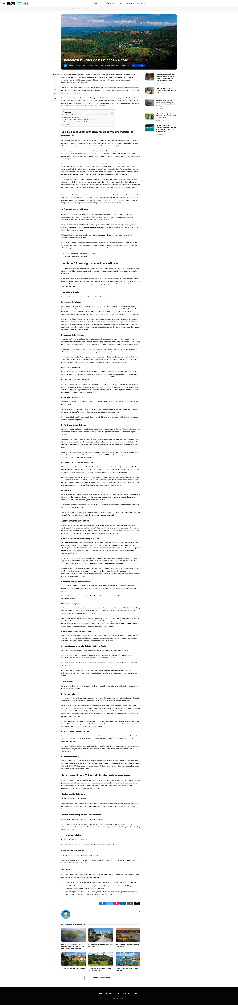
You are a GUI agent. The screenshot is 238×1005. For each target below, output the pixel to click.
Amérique (108, 3)
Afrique (130, 3)
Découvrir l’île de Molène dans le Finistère (100, 945)
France (141, 65)
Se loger (67, 124)
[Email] (55, 98)
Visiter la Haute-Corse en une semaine (127, 969)
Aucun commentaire (112, 65)
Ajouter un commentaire (101, 978)
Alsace (134, 65)
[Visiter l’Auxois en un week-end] (73, 959)
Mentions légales (125, 993)
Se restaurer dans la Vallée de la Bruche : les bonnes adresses (85, 122)
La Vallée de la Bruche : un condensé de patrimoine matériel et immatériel (88, 115)
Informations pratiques (71, 117)
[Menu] (4, 3)
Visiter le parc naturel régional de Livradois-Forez (99, 969)
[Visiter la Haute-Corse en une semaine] (128, 959)
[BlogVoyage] (18, 3)
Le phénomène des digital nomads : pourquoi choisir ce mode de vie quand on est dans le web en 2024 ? (166, 77)
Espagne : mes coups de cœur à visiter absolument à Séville (166, 90)
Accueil (63, 8)
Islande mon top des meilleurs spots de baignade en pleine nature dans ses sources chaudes (166, 128)
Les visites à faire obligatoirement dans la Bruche (80, 119)
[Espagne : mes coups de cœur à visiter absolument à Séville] (149, 90)
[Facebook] (55, 79)
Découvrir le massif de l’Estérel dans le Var (127, 945)
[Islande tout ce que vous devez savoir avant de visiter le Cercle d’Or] (149, 116)
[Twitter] (55, 84)
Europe (96, 3)
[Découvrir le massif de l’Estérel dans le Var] (128, 935)
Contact (137, 993)
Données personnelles (106, 993)
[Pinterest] (55, 94)
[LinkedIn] (55, 89)
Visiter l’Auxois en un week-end (73, 968)
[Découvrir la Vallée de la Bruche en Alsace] (119, 42)
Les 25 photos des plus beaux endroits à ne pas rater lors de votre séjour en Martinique (72, 946)
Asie (120, 3)
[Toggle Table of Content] (111, 112)
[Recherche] (234, 3)
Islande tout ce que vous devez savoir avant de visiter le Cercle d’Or (166, 116)
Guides (140, 3)
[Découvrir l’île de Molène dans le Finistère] (100, 935)
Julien (72, 65)
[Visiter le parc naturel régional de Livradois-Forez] (100, 959)
